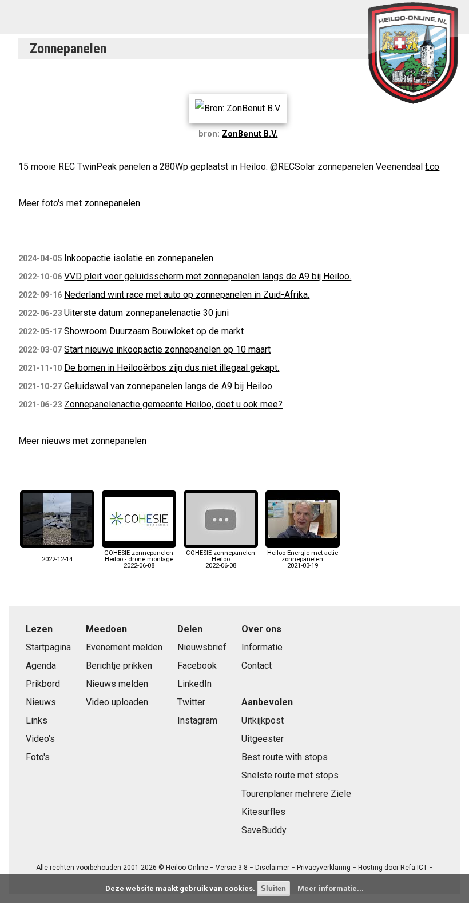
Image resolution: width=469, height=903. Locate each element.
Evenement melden (124, 647)
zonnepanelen (112, 203)
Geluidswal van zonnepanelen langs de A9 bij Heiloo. (169, 386)
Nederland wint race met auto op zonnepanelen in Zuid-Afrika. (186, 294)
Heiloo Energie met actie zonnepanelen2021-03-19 (302, 559)
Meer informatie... (330, 888)
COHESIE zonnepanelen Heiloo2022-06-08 (220, 559)
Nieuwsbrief (201, 647)
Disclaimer (272, 868)
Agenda (41, 665)
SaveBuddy (264, 830)
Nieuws (41, 702)
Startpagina (48, 647)
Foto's (38, 757)
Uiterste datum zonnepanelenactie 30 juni (146, 312)
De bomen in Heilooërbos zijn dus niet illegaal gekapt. (171, 367)
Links (36, 720)
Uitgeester (262, 738)
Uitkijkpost (262, 720)
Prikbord (43, 683)
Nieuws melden (117, 683)
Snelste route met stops (290, 775)
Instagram (197, 720)
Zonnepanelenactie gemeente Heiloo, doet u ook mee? (173, 404)
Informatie (262, 647)
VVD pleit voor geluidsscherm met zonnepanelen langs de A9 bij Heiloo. (207, 276)
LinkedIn (194, 683)
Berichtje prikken (119, 665)
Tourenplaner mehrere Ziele (296, 793)
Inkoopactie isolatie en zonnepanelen (138, 258)
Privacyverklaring (324, 868)
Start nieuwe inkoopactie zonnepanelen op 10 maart (167, 349)
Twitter (191, 702)
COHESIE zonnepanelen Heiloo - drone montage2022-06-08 (138, 559)
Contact (256, 665)
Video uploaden (117, 702)
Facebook (197, 665)
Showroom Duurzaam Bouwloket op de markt (154, 331)
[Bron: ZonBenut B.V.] (238, 108)
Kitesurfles (263, 811)
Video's (40, 738)
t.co (432, 166)
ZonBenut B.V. (249, 134)
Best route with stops (284, 757)
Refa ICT (413, 868)
